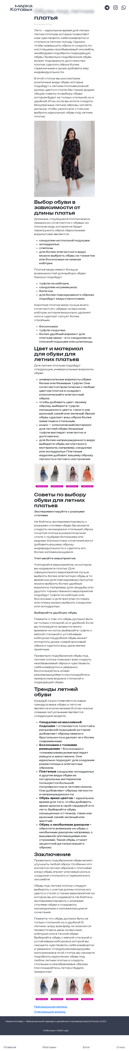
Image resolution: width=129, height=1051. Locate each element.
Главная (10, 1047)
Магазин (49, 1047)
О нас (121, 1047)
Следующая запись (50, 1011)
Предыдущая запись (50, 1006)
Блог (86, 1047)
